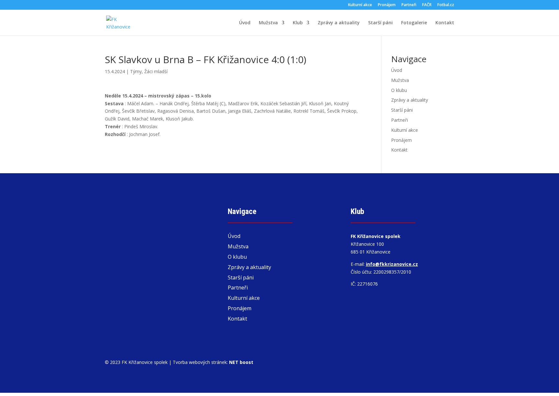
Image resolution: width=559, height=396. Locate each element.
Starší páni (380, 23)
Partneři (408, 5)
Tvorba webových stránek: (213, 362)
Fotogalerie (414, 23)
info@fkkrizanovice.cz (392, 264)
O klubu (399, 90)
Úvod (244, 23)
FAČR (427, 5)
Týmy (136, 71)
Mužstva (268, 23)
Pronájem (387, 5)
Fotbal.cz (445, 5)
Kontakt (444, 23)
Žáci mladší (156, 71)
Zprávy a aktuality (339, 23)
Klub (298, 23)
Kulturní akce (360, 5)
